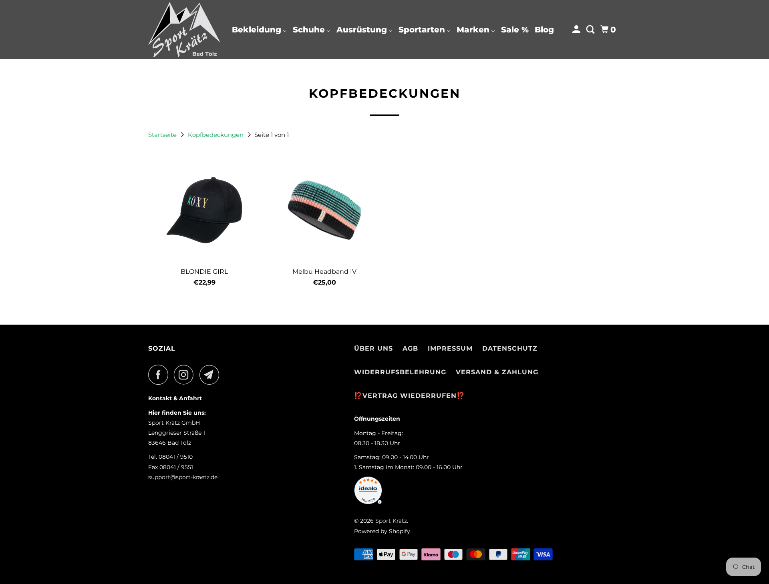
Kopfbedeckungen (216, 134)
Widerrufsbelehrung (400, 372)
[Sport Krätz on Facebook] (160, 375)
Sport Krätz (391, 520)
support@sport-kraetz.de (182, 477)
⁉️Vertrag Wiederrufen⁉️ (409, 395)
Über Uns (373, 348)
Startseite (163, 134)
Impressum (450, 348)
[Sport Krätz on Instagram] (186, 375)
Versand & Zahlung (497, 372)
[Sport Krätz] (184, 29)
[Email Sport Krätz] (211, 375)
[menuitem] (259, 29)
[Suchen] (591, 29)
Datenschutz (509, 348)
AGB (410, 348)
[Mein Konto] (577, 29)
